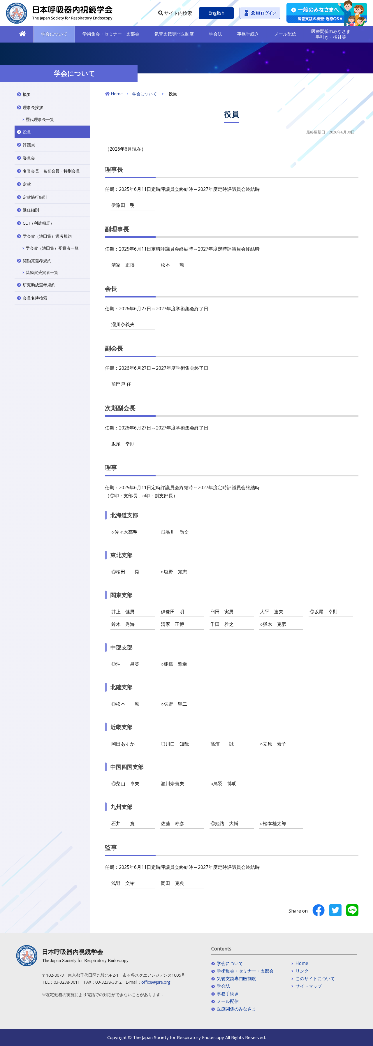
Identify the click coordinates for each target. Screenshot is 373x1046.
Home (117, 93)
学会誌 (215, 34)
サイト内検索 (178, 13)
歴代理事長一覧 (40, 119)
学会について (54, 34)
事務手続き (248, 34)
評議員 (29, 144)
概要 (27, 94)
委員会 (29, 158)
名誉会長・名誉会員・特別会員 (51, 171)
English (216, 13)
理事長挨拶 (33, 107)
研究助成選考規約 (39, 285)
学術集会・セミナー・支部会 (110, 34)
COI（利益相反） (38, 223)
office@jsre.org (155, 982)
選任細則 (31, 210)
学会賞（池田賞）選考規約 (47, 236)
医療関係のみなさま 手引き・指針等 (331, 34)
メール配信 (285, 34)
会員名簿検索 (35, 298)
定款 (27, 184)
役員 (27, 132)
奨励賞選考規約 (37, 260)
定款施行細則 (35, 197)
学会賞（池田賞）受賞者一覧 (52, 248)
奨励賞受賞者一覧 (42, 272)
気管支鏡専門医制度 (174, 34)
